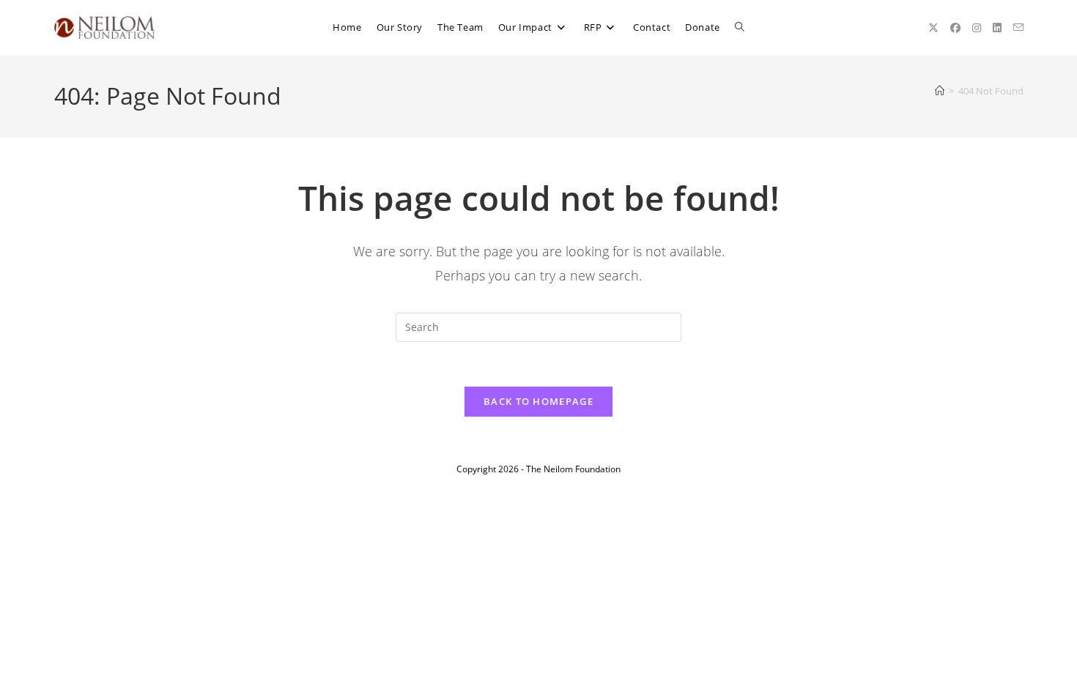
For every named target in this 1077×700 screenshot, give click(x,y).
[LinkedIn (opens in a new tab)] (997, 28)
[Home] (939, 90)
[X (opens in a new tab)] (933, 28)
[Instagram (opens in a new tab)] (976, 28)
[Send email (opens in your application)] (1018, 27)
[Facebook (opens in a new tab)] (955, 28)
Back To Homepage (538, 401)
